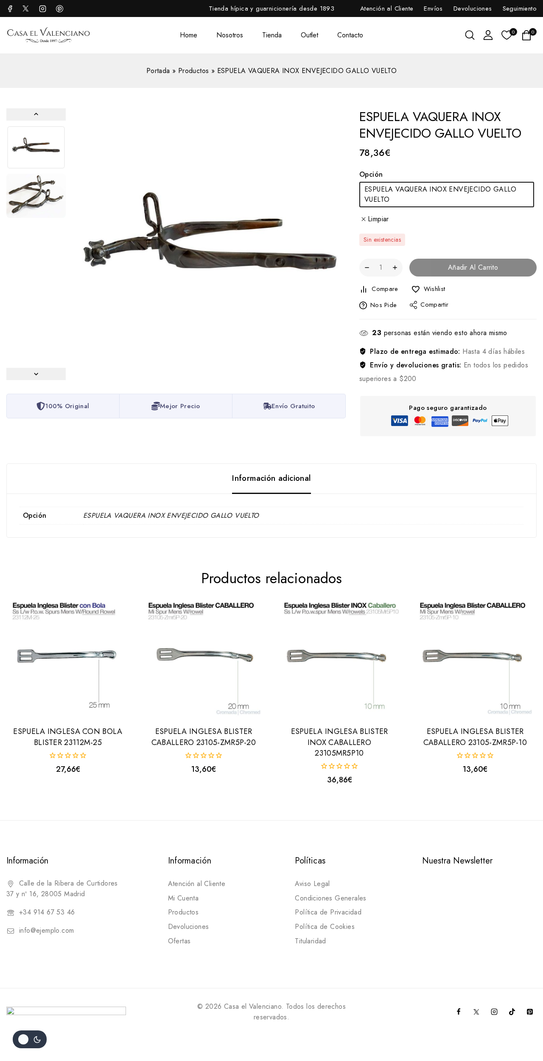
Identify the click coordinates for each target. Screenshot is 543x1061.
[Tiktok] (512, 1012)
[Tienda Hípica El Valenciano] (48, 35)
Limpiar (378, 219)
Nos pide (383, 305)
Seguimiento (520, 8)
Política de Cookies (325, 926)
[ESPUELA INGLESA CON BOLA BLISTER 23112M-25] (67, 658)
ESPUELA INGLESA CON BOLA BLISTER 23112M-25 (67, 737)
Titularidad (310, 941)
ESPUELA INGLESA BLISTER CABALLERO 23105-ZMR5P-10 (475, 737)
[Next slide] (36, 374)
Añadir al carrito (473, 268)
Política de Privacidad (328, 912)
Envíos (433, 8)
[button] (36, 147)
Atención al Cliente (387, 8)
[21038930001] (210, 244)
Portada (158, 71)
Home (188, 35)
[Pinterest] (530, 1012)
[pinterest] (59, 8)
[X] (25, 8)
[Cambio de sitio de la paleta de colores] (30, 1039)
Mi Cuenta (183, 898)
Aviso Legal (312, 884)
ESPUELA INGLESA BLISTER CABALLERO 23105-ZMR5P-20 (203, 737)
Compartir (434, 305)
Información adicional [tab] (271, 478)
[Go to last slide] (36, 114)
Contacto (350, 35)
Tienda (272, 35)
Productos (193, 71)
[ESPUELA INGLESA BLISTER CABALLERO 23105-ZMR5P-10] (475, 658)
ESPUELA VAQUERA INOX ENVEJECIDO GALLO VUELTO (440, 194)
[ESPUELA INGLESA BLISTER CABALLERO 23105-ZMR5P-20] (203, 658)
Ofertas (179, 941)
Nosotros (229, 35)
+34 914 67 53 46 (47, 912)
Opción (371, 174)
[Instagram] (42, 8)
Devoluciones (472, 8)
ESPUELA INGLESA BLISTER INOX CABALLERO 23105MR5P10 (339, 742)
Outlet (309, 35)
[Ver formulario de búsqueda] (470, 35)
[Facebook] (11, 8)
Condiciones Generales (330, 898)
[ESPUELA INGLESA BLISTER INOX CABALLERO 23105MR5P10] (339, 658)
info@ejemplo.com (46, 930)
